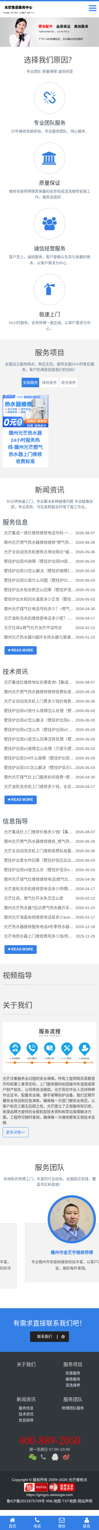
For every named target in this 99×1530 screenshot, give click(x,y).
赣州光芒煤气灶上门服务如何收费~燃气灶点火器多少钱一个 (40, 777)
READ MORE (22, 650)
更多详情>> (15, 1132)
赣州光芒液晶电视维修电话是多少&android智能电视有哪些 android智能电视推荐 (40, 917)
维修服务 (49, 382)
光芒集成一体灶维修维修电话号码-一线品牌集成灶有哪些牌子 (40, 533)
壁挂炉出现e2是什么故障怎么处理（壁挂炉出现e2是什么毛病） (40, 710)
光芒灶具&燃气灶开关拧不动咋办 (33, 627)
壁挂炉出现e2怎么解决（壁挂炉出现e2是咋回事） (40, 720)
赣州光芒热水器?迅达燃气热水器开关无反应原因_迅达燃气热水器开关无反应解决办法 (40, 907)
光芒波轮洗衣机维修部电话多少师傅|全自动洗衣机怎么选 (40, 888)
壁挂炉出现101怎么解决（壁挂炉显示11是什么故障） (40, 767)
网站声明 (85, 1501)
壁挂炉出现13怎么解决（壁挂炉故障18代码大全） (40, 570)
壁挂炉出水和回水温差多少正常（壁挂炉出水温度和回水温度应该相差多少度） (40, 599)
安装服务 (30, 382)
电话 (37, 1526)
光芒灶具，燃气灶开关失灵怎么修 (33, 898)
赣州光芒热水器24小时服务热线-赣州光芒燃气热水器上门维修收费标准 (25, 447)
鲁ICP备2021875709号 (26, 1501)
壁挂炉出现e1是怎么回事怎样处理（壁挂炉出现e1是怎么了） (40, 739)
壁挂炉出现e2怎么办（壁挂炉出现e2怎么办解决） (40, 729)
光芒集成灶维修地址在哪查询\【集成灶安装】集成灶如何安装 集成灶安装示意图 (40, 682)
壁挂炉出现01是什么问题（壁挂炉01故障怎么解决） (40, 580)
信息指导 (15, 821)
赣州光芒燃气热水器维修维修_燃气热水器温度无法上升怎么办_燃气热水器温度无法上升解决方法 (40, 841)
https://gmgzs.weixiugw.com (49, 1495)
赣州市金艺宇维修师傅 (50, 1252)
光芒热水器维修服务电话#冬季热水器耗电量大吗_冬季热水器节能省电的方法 (40, 926)
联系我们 (44, 1336)
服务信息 (15, 522)
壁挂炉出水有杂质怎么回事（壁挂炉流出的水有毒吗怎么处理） (40, 589)
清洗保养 (68, 382)
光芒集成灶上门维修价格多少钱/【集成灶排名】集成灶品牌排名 (40, 832)
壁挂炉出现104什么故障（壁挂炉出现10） (40, 758)
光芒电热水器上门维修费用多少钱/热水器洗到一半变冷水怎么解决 (40, 936)
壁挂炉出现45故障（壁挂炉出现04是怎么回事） (40, 561)
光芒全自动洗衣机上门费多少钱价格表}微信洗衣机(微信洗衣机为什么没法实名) (40, 701)
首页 (12, 1526)
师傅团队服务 (73, 1408)
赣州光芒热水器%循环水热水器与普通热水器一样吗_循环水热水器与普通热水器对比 (40, 637)
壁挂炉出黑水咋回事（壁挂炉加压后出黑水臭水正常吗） (40, 860)
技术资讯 (15, 671)
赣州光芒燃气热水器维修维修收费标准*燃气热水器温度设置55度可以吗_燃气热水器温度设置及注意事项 (40, 691)
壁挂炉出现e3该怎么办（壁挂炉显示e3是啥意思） (40, 869)
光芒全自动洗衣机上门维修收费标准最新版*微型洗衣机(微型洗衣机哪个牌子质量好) (40, 851)
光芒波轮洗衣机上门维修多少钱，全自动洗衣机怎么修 (40, 786)
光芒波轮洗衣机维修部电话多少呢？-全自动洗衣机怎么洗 (40, 618)
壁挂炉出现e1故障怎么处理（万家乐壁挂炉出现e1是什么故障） (40, 748)
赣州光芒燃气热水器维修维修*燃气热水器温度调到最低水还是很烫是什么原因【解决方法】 (40, 542)
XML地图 (53, 1501)
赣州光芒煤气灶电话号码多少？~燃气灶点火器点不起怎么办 (40, 608)
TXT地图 (69, 1501)
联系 (86, 1526)
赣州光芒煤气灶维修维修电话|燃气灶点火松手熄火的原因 (40, 879)
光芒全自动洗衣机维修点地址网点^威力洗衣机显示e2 (40, 552)
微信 (61, 1526)
